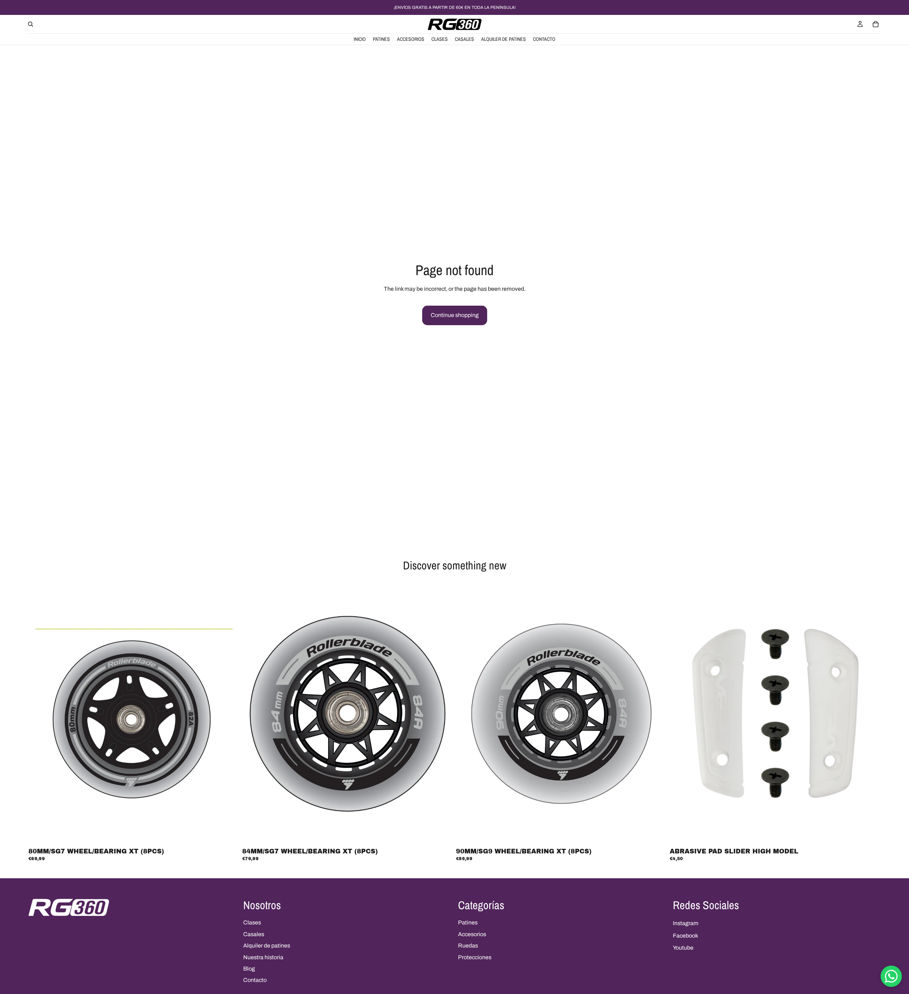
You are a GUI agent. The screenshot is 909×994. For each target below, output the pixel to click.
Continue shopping (455, 315)
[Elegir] (869, 834)
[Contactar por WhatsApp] (891, 976)
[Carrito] (875, 24)
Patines (468, 922)
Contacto (255, 980)
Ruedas (468, 946)
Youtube (683, 948)
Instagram (685, 923)
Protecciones (474, 957)
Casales (253, 934)
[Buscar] (30, 24)
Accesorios (472, 934)
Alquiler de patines (266, 946)
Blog (249, 969)
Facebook (685, 936)
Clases (252, 922)
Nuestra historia (263, 957)
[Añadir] (228, 834)
